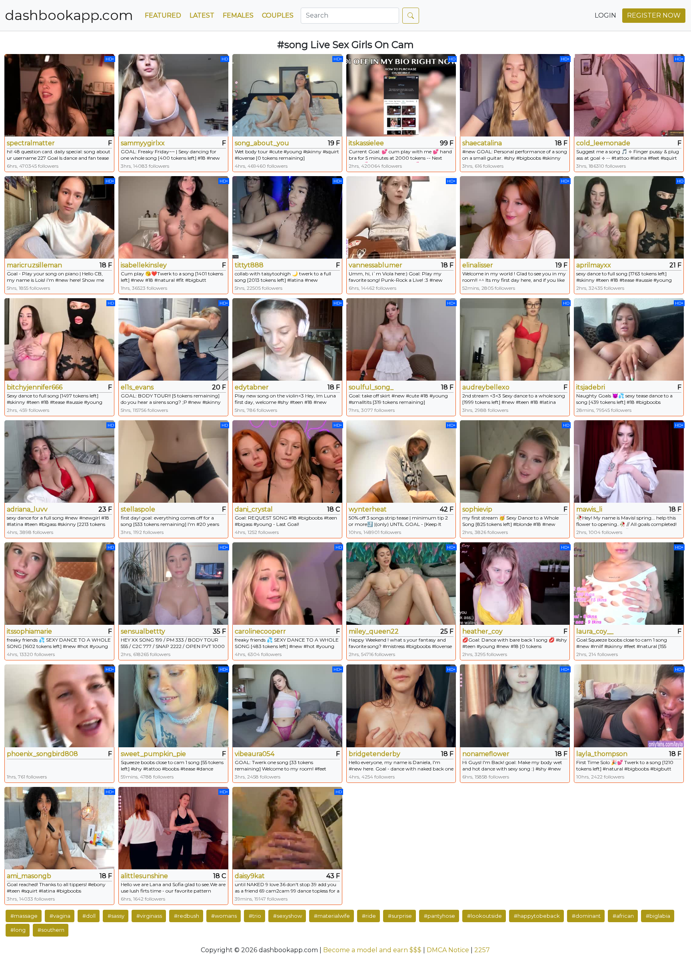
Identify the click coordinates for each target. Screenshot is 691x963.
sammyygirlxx (143, 143)
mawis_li (589, 509)
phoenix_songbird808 (42, 754)
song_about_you (262, 143)
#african (623, 916)
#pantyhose (439, 916)
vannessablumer (375, 265)
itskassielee (366, 143)
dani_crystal (254, 509)
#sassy (116, 916)
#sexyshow (287, 916)
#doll (89, 916)
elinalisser (477, 265)
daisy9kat (250, 876)
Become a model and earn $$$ (372, 950)
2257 (482, 950)
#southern (51, 930)
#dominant (586, 916)
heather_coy (482, 631)
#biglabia (658, 916)
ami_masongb (29, 876)
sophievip (477, 509)
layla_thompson (601, 754)
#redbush (186, 916)
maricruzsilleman (34, 265)
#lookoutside (484, 916)
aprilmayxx (593, 265)
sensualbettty (143, 631)
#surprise (400, 916)
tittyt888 (249, 265)
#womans (224, 916)
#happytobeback (537, 916)
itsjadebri (590, 387)
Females (238, 15)
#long (18, 930)
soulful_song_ (371, 387)
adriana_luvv (27, 509)
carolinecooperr (260, 631)
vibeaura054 (254, 754)
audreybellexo (485, 387)
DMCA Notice (448, 950)
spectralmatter (31, 143)
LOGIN (605, 15)
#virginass (149, 916)
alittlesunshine (144, 876)
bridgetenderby (374, 754)
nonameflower (485, 754)
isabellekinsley (144, 265)
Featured (163, 15)
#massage (24, 916)
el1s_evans (137, 387)
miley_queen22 (374, 631)
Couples (278, 15)
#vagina (60, 916)
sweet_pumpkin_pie (153, 754)
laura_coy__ (594, 631)
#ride (369, 916)
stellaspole (138, 509)
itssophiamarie (29, 631)
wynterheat (368, 509)
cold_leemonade (603, 143)
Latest (202, 15)
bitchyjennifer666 (34, 387)
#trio (255, 916)
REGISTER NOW (654, 15)
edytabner (252, 387)
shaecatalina (482, 143)
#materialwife (332, 916)
